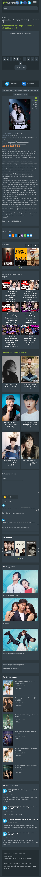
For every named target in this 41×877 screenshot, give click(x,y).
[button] (19, 267)
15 (36, 59)
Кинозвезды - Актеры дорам (14, 352)
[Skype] (28, 235)
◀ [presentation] (28, 245)
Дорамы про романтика (18, 144)
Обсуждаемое (12, 785)
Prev (2, 550)
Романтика (11, 142)
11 (28, 59)
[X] (19, 235)
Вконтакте (30, 83)
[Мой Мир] (16, 235)
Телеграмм (14, 83)
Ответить (32, 508)
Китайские (24, 142)
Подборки (10, 567)
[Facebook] (25, 2)
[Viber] (22, 235)
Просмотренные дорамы (13, 665)
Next (39, 550)
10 (24, 59)
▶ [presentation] (35, 245)
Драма (18, 142)
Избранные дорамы (11, 668)
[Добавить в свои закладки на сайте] (36, 100)
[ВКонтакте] (10, 235)
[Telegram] (21, 2)
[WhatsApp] (25, 235)
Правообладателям (19, 854)
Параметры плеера (20, 94)
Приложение (8, 856)
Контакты (7, 854)
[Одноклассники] (13, 235)
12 (32, 59)
